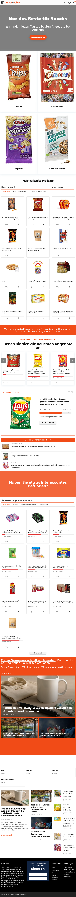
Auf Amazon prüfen (48, 431)
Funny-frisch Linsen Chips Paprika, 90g (25, 456)
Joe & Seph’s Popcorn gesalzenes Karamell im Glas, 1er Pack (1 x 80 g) (63, 281)
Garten (29, 770)
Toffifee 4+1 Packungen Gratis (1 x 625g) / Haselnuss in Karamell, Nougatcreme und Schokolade (63, 312)
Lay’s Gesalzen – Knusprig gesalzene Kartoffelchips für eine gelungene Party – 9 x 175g (12, 373)
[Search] (65, 2)
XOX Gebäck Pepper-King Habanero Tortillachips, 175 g (10, 218)
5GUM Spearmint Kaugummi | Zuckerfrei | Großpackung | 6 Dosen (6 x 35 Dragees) (37, 532)
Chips (12, 453)
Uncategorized (7, 779)
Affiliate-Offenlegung (68, 875)
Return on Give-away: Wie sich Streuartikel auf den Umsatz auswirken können (13, 812)
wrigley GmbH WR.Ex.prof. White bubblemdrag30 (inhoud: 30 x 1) (12, 531)
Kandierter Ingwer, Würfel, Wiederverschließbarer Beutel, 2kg (33, 446)
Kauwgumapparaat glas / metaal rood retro (10, 602)
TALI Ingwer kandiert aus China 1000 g (11, 280)
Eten (3, 770)
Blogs (53, 873)
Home (54, 868)
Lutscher (13, 462)
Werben (54, 880)
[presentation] (3, 360)
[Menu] (2, 2)
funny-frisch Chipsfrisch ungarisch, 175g (12, 312)
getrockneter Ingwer (17, 443)
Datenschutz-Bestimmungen (69, 868)
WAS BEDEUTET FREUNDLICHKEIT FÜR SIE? (69, 847)
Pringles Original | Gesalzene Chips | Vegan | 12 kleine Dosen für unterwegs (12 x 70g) (37, 602)
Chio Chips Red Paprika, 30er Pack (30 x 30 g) (38, 218)
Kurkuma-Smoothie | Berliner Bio (67, 807)
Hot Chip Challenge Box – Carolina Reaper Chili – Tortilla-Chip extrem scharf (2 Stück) (63, 219)
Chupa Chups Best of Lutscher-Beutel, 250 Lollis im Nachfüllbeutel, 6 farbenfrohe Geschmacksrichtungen (37, 373)
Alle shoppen (56, 870)
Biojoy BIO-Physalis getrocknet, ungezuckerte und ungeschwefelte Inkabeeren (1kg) (38, 250)
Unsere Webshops (55, 876)
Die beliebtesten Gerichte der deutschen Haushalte (40, 834)
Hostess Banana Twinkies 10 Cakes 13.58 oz (36, 312)
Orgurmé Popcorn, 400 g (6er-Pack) (12, 567)
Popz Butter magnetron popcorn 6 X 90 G (60, 567)
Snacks (55, 770)
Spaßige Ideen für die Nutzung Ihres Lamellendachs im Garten (40, 808)
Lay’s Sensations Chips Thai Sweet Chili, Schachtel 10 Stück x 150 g (63, 602)
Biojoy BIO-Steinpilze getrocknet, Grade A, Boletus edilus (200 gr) (11, 638)
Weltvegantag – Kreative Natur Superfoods (69, 794)
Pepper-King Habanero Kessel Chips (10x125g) (11, 249)
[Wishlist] (69, 2)
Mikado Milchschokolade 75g (62, 249)
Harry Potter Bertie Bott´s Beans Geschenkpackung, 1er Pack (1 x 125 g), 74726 (62, 373)
